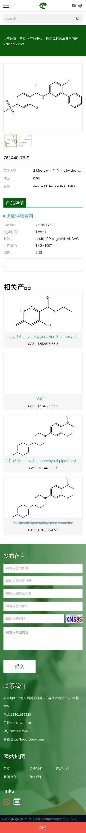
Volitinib (43, 399)
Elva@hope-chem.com (27, 739)
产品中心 (36, 38)
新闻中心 (9, 777)
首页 (22, 38)
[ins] (8, 802)
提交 (19, 666)
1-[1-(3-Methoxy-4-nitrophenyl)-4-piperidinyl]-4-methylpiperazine (43, 461)
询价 (43, 827)
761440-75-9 (14, 44)
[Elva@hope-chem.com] (18, 802)
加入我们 (36, 777)
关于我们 (36, 768)
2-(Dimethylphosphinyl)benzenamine (43, 523)
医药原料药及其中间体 (62, 38)
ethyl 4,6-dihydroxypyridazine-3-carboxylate (43, 337)
